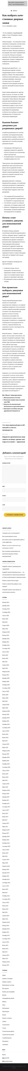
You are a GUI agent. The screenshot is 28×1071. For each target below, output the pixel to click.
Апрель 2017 (5, 823)
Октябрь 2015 (6, 879)
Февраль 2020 (6, 711)
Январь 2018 (5, 793)
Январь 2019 (5, 754)
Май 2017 (4, 820)
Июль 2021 (5, 655)
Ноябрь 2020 (5, 681)
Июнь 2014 (5, 909)
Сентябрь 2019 (6, 727)
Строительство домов (8, 1034)
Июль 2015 (5, 889)
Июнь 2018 (5, 777)
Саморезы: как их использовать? (11, 533)
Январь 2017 (5, 833)
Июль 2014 (5, 905)
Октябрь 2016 (6, 843)
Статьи (4, 1028)
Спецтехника (5, 1024)
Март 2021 (5, 668)
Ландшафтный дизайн (8, 998)
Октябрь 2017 (6, 803)
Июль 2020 (5, 694)
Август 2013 (5, 942)
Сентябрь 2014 (6, 899)
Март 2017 (5, 826)
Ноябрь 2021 (5, 642)
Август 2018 (5, 770)
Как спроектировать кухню (9, 536)
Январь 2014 (5, 925)
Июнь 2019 (5, 737)
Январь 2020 (5, 714)
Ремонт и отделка (7, 1018)
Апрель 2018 (5, 783)
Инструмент (5, 988)
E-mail (4, 495)
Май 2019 (4, 741)
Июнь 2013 (5, 948)
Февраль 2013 (6, 961)
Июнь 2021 (5, 658)
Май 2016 (4, 856)
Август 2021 (5, 651)
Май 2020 (4, 701)
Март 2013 (5, 958)
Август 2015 (5, 886)
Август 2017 (5, 810)
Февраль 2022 (6, 632)
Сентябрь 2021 (6, 648)
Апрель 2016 (5, 859)
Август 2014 (5, 902)
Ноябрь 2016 (5, 839)
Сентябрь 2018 (6, 767)
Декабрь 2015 (5, 872)
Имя (3, 486)
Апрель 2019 (5, 744)
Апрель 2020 (5, 704)
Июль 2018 (5, 773)
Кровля (4, 995)
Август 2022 (5, 615)
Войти (4, 1054)
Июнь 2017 (5, 816)
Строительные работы (8, 1031)
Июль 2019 (5, 734)
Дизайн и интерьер (7, 978)
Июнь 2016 (5, 853)
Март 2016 (5, 863)
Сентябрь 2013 (6, 938)
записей (5, 1058)
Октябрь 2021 (6, 645)
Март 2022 (5, 628)
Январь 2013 (5, 965)
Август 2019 (5, 731)
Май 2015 (4, 892)
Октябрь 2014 (6, 896)
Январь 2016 (5, 869)
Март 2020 (5, 708)
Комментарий (6, 463)
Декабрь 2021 (5, 638)
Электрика (5, 1044)
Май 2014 (4, 912)
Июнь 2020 (5, 698)
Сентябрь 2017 (6, 806)
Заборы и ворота (6, 982)
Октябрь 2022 (6, 609)
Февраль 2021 (6, 671)
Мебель (4, 1001)
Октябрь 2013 (6, 935)
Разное (4, 1014)
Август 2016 (5, 849)
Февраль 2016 (6, 866)
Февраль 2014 (6, 922)
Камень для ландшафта (8, 991)
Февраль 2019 (6, 750)
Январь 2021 (5, 675)
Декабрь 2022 (5, 605)
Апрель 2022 (5, 625)
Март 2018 (5, 787)
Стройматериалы (6, 1038)
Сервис (4, 1021)
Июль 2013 (5, 945)
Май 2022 (4, 622)
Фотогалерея (15, 580)
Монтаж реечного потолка (12, 397)
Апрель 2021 (5, 665)
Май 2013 (4, 952)
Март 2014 (5, 919)
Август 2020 (5, 691)
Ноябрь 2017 (5, 800)
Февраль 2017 (6, 830)
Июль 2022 (5, 618)
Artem (15, 26)
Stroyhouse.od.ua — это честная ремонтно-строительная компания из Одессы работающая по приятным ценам (14, 575)
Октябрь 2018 (6, 764)
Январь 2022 (5, 635)
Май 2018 (4, 780)
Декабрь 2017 (5, 797)
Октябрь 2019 (6, 724)
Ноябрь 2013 (5, 932)
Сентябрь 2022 (6, 612)
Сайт (3, 504)
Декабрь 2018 (5, 757)
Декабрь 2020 (5, 678)
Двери (4, 975)
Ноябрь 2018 (5, 760)
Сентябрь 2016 (6, 846)
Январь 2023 (5, 602)
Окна (3, 1005)
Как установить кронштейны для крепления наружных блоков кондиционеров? (11, 554)
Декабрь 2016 (5, 836)
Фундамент (5, 1041)
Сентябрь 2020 (6, 688)
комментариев (7, 1061)
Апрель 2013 (5, 955)
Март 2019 (5, 747)
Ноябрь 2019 (5, 721)
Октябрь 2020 (6, 684)
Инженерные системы (8, 985)
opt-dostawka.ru (13, 1066)
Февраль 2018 (6, 790)
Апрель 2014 (5, 915)
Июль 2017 (5, 813)
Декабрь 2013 (5, 928)
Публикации (5, 1008)
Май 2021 (4, 661)
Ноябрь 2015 (5, 876)
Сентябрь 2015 (6, 882)
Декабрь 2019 (5, 717)
